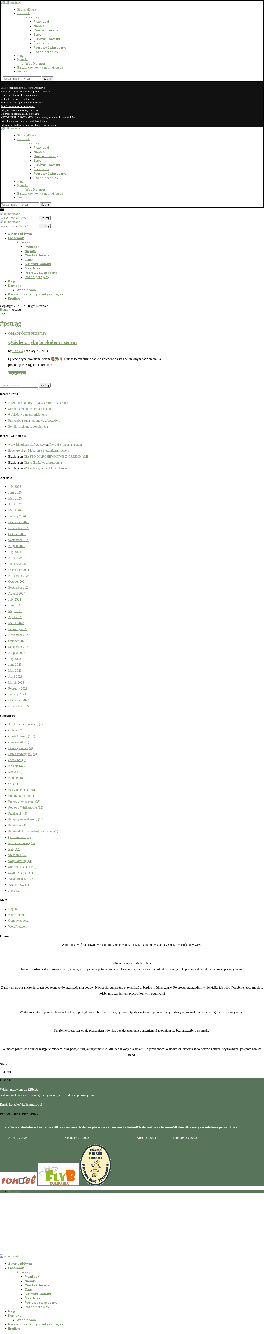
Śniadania (41, 43)
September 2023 (18, 647)
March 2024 (16, 623)
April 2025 (15, 557)
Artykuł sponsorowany (25, 724)
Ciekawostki (18, 742)
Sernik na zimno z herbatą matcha (19, 95)
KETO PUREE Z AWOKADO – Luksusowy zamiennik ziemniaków (38, 117)
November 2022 (18, 706)
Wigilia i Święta (20, 884)
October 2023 (17, 641)
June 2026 (15, 492)
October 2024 (17, 581)
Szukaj (47, 78)
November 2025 (18, 528)
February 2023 (17, 688)
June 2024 (15, 605)
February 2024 (17, 629)
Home (4, 309)
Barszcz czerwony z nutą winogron (40, 67)
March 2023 (16, 682)
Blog (20, 56)
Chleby (15, 730)
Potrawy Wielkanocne (25, 807)
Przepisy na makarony (25, 819)
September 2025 (18, 540)
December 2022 (18, 700)
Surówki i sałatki (47, 39)
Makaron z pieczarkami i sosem (48, 450)
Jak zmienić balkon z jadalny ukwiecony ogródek (28, 124)
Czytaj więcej (17, 373)
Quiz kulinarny (20, 837)
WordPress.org (17, 926)
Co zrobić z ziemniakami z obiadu (20, 113)
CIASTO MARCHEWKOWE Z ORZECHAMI (56, 456)
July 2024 (14, 599)
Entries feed (16, 915)
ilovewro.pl (15, 450)
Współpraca (35, 63)
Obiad (15, 783)
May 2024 (15, 611)
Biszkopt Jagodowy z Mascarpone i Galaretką (26, 91)
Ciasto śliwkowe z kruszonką (43, 462)
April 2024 (15, 617)
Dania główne (20, 748)
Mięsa (15, 772)
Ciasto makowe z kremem (155, 1127)
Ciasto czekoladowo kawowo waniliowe (23, 87)
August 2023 (16, 653)
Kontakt (22, 59)
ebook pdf (17, 760)
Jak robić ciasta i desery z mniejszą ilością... (25, 121)
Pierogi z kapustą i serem (66, 444)
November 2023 (18, 635)
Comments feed (18, 920)
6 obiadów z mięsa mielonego (17, 98)
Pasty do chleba (21, 789)
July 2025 (14, 552)
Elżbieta (17, 351)
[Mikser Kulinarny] (95, 1184)
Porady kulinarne (21, 795)
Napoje (39, 26)
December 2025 (18, 522)
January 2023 (17, 694)
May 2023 (15, 670)
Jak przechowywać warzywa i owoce (21, 110)
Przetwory (17, 825)
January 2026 (17, 516)
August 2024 (16, 593)
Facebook (23, 13)
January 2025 (17, 563)
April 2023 (15, 676)
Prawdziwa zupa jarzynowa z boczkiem (22, 102)
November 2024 (18, 575)
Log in (12, 909)
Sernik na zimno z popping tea (18, 106)
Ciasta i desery (46, 30)
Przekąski (41, 21)
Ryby (14, 849)
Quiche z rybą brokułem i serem (42, 342)
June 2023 (15, 664)
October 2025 (17, 534)
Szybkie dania (20, 872)
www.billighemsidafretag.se (26, 444)
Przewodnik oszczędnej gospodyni (33, 831)
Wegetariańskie (21, 878)
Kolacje (16, 766)
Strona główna (26, 9)
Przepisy (32, 17)
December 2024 (18, 569)
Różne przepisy (46, 52)
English (22, 71)
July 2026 (14, 486)
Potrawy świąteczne (50, 47)
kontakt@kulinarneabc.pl (25, 1104)
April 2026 (15, 504)
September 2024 (18, 587)
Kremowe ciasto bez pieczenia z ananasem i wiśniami (100, 1127)
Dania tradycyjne (22, 754)
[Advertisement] (124, 1225)
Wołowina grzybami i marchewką (46, 468)
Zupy (37, 34)
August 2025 (16, 546)
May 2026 (15, 498)
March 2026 (16, 510)
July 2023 (14, 659)
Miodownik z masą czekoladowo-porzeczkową (205, 1127)
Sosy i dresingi (20, 861)
